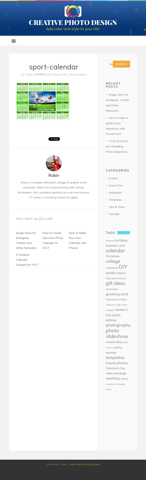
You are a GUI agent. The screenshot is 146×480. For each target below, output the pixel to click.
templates (115, 357)
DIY (123, 267)
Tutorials (114, 214)
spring (118, 347)
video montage (116, 373)
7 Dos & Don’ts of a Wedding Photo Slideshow (117, 146)
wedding (113, 378)
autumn (110, 240)
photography (118, 325)
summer (111, 352)
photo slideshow (117, 333)
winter (108, 389)
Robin (29, 74)
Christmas (113, 256)
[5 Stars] (44, 74)
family (110, 273)
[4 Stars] (42, 74)
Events (113, 178)
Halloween (112, 299)
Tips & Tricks (117, 207)
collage (113, 261)
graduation (112, 288)
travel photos (117, 363)
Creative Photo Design (84, 464)
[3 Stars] (40, 74)
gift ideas (115, 283)
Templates (115, 199)
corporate (112, 267)
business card (115, 245)
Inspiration (115, 192)
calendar (115, 250)
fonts (115, 278)
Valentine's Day (115, 368)
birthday (121, 240)
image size (110, 305)
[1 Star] (36, 74)
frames (122, 278)
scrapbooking (114, 342)
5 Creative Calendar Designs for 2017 (27, 259)
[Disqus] (53, 312)
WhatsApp (120, 384)
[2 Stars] (38, 74)
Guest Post (116, 185)
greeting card (117, 294)
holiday (123, 299)
